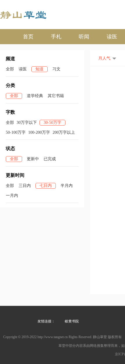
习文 (56, 69)
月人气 (104, 58)
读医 (112, 37)
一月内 (12, 195)
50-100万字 (16, 132)
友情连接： (46, 321)
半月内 (66, 185)
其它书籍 (56, 96)
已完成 (50, 159)
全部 (10, 69)
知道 (39, 69)
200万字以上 (64, 132)
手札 (56, 37)
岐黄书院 (72, 321)
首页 (28, 37)
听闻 (84, 37)
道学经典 (35, 96)
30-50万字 (52, 122)
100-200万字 (39, 132)
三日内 (25, 185)
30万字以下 (27, 122)
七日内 (46, 185)
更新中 (33, 159)
